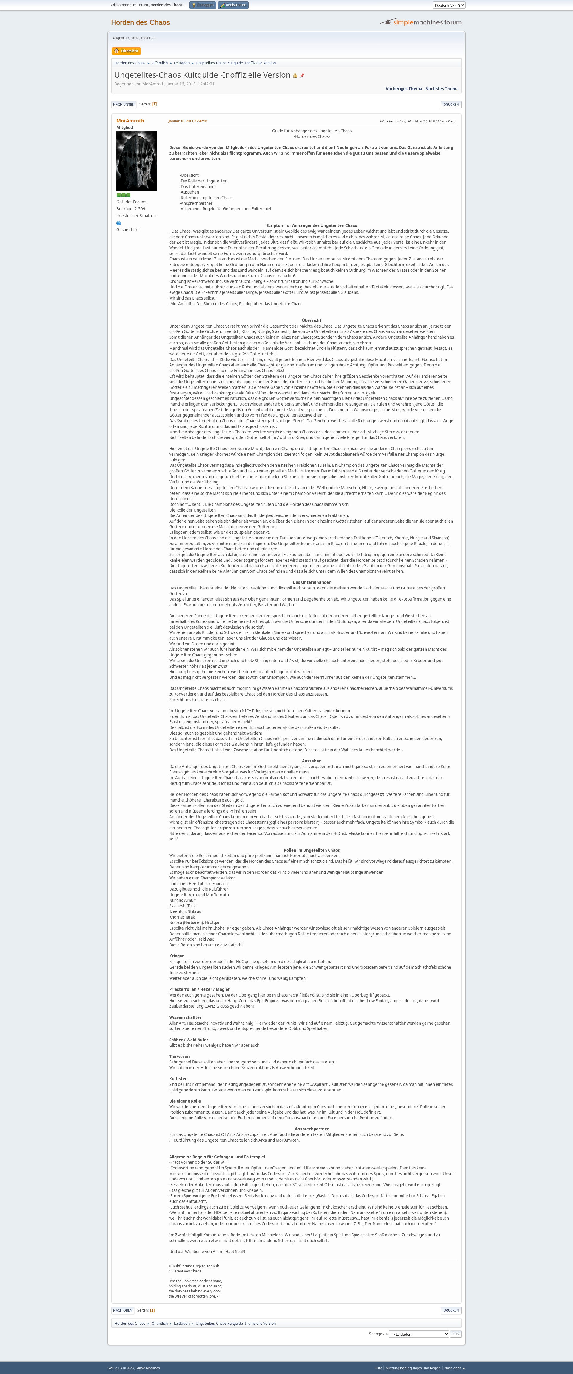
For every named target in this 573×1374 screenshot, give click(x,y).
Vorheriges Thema (404, 88)
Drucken (451, 104)
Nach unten (124, 104)
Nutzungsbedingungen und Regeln (413, 1368)
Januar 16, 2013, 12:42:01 (188, 121)
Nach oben (123, 1310)
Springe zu (378, 1333)
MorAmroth (130, 120)
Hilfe (378, 1368)
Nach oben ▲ (455, 1368)
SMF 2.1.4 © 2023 (120, 1368)
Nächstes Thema (442, 88)
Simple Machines (147, 1368)
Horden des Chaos (140, 22)
